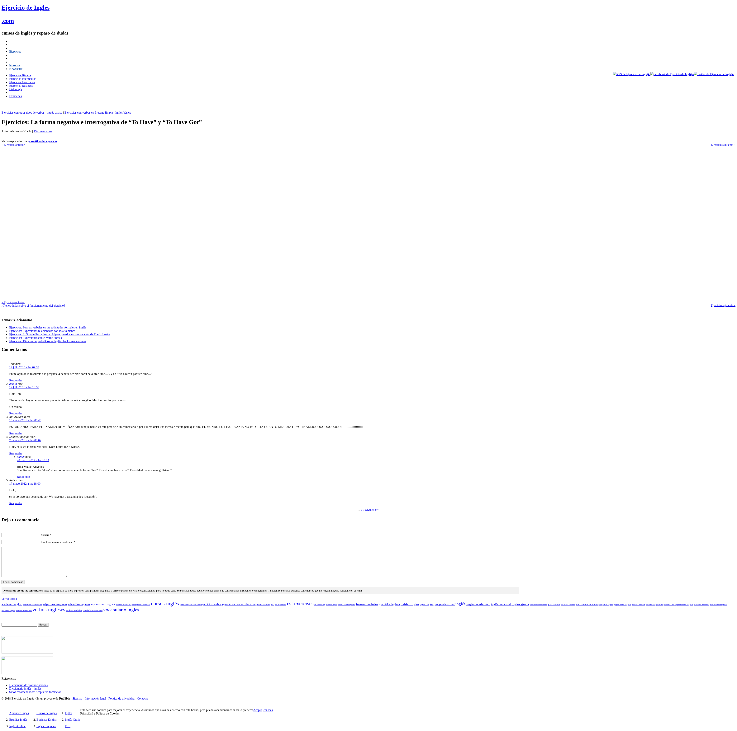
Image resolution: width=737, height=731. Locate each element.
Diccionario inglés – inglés (25, 688)
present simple (670, 604)
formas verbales (367, 604)
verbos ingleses (48, 609)
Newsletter (15, 68)
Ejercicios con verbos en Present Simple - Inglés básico (97, 112)
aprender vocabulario (123, 605)
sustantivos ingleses (718, 604)
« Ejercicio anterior (13, 144)
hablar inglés (410, 604)
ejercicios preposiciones (190, 604)
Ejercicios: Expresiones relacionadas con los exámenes (42, 330)
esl (272, 604)
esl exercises (300, 603)
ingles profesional (442, 604)
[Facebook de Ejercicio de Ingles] (672, 74)
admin (13, 383)
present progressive (654, 604)
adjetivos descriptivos (32, 604)
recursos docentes (701, 604)
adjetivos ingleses (55, 604)
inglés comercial (501, 604)
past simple (554, 604)
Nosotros (14, 65)
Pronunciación (18, 55)
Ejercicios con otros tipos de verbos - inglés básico (32, 112)
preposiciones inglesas (622, 605)
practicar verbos (568, 604)
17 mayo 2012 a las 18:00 (24, 483)
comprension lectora (141, 604)
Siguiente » (372, 509)
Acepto (257, 710)
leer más (268, 710)
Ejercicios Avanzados (22, 82)
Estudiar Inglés (18, 719)
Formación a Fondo (21, 41)
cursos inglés (165, 603)
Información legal (95, 698)
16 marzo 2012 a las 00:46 (25, 420)
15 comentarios (43, 131)
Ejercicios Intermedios (22, 78)
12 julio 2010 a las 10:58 (24, 387)
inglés (460, 604)
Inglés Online (17, 726)
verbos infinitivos (24, 610)
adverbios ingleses (79, 604)
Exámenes (15, 96)
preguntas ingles (605, 604)
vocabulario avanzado (92, 610)
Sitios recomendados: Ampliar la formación (35, 692)
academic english (12, 604)
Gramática (15, 44)
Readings (15, 92)
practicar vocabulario (587, 604)
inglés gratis (520, 604)
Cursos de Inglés (19, 48)
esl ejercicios (280, 604)
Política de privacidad (121, 698)
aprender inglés (103, 604)
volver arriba (9, 598)
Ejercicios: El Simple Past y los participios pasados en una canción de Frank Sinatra (59, 334)
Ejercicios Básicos (20, 75)
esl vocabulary (319, 605)
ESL (67, 726)
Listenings (15, 89)
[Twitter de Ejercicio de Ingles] (714, 74)
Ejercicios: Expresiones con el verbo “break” (36, 337)
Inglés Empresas (46, 726)
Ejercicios (15, 51)
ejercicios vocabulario (237, 604)
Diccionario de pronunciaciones (28, 685)
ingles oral (424, 604)
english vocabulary (261, 604)
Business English (46, 719)
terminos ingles (8, 610)
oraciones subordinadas (538, 605)
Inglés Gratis (72, 719)
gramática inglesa (389, 604)
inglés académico (478, 604)
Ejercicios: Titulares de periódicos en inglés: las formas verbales (47, 341)
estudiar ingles (331, 605)
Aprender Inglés (19, 713)
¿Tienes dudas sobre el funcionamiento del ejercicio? (33, 305)
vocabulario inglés (121, 609)
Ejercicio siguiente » (723, 144)
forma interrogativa (346, 604)
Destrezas (15, 62)
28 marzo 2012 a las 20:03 (33, 460)
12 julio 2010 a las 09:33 (24, 367)
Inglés (68, 713)
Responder (15, 380)
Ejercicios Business (21, 85)
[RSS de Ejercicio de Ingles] (631, 74)
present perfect (638, 604)
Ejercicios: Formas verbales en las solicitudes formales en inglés (47, 327)
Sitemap (77, 698)
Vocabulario (16, 58)
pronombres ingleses (685, 605)
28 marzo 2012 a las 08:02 (25, 440)
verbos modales (74, 610)
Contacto (142, 698)
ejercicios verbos (211, 604)
